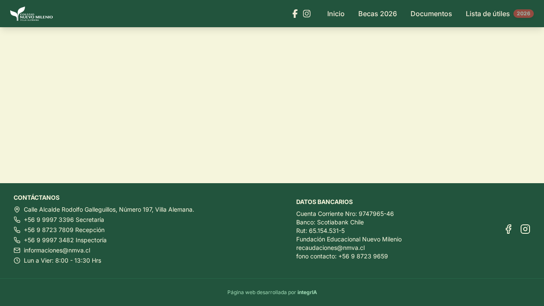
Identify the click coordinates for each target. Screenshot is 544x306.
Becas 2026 (377, 13)
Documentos (431, 13)
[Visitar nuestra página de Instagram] (307, 13)
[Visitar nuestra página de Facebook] (295, 13)
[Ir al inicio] (35, 13)
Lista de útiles (498, 13)
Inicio (336, 13)
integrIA (307, 292)
